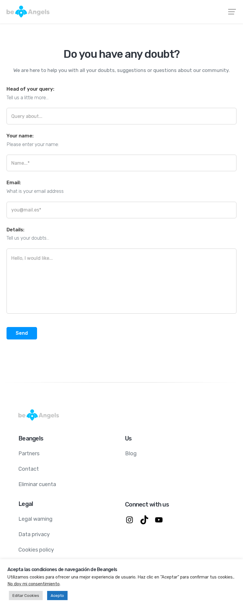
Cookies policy (36, 550)
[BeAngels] (121, 11)
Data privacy (34, 534)
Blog (131, 453)
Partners (28, 453)
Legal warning (35, 519)
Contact (28, 469)
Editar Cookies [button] (25, 595)
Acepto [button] (57, 595)
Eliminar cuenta (37, 484)
